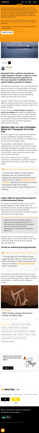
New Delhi (20, 334)
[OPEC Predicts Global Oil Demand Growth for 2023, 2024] (19, 296)
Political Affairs (6, 394)
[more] (36, 192)
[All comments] (3, 430)
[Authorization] (22, 2)
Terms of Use (11, 410)
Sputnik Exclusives (31, 394)
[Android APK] (6, 417)
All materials (9, 69)
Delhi (15, 334)
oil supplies (31, 331)
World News (6, 310)
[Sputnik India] (5, 3)
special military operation (8, 341)
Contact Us (18, 410)
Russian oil (4, 327)
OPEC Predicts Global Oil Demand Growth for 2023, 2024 (17, 314)
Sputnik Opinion (6, 324)
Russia (18, 324)
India (13, 324)
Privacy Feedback (15, 412)
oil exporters (24, 327)
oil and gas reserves (6, 334)
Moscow (27, 334)
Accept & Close (7, 33)
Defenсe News (18, 394)
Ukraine (33, 334)
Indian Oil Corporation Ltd (20, 331)
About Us (3, 410)
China (23, 324)
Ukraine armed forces (7, 338)
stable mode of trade (26, 263)
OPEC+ (28, 324)
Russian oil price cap (14, 327)
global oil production (7, 331)
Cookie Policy (26, 410)
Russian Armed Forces (19, 338)
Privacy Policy (22, 14)
